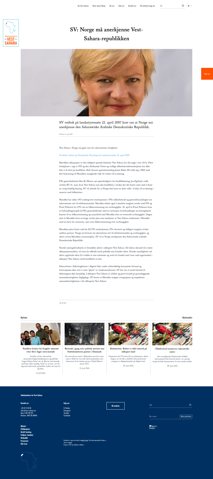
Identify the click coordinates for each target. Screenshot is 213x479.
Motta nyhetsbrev (186, 416)
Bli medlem (115, 406)
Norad (70, 442)
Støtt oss (207, 74)
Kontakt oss (132, 6)
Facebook (67, 415)
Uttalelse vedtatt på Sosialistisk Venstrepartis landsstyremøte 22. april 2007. (94, 155)
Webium (82, 445)
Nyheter (23, 426)
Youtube (66, 413)
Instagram (67, 410)
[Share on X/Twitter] (63, 303)
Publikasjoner (25, 429)
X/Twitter (67, 408)
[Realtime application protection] (170, 427)
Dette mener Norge (99, 6)
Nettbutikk (24, 438)
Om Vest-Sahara (83, 6)
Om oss (111, 6)
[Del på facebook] (60, 303)
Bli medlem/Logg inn (147, 6)
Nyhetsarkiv (187, 317)
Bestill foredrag (26, 432)
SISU (70, 445)
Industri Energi (84, 440)
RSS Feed (24, 444)
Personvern (24, 441)
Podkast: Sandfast (27, 435)
